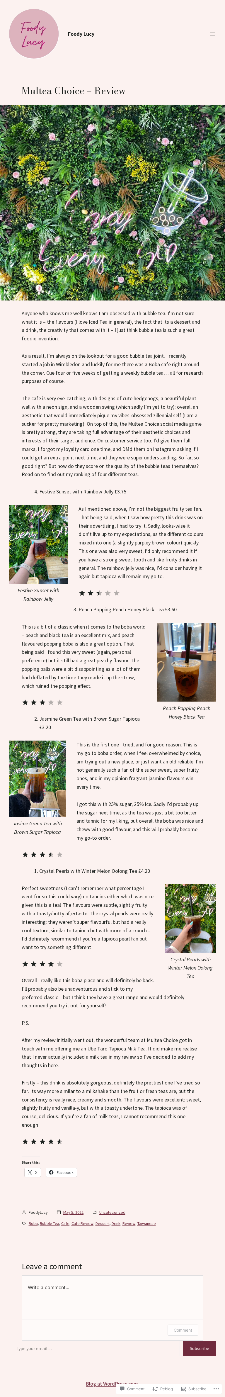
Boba (33, 1223)
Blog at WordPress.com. (112, 1383)
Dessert (103, 1223)
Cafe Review (82, 1223)
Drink (116, 1223)
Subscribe (199, 1348)
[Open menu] (212, 34)
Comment (183, 1330)
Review (128, 1223)
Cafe (65, 1223)
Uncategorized (112, 1212)
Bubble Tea (49, 1223)
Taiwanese (146, 1223)
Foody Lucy (81, 33)
